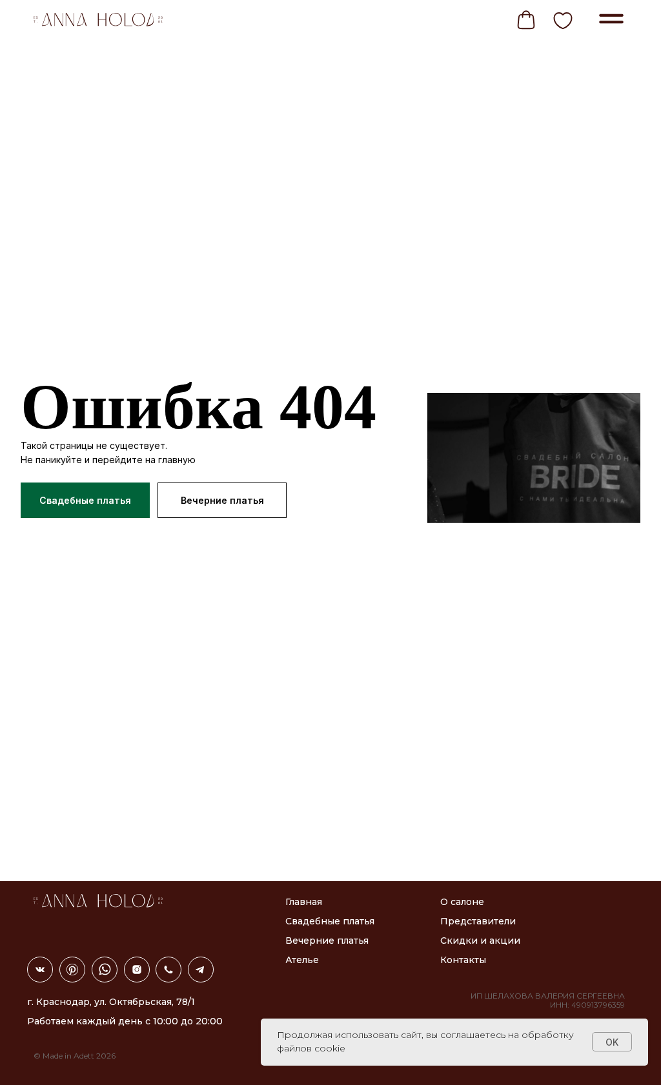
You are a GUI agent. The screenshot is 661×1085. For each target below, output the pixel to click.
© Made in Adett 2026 (75, 1055)
